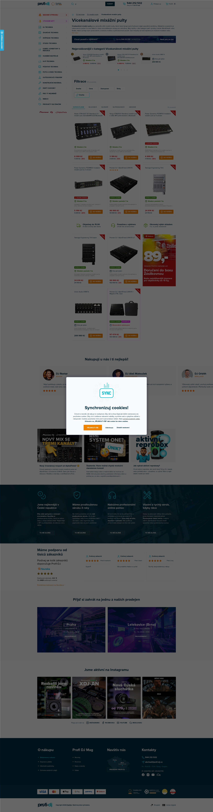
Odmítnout (109, 428)
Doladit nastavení (123, 428)
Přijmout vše (92, 428)
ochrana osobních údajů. (131, 419)
